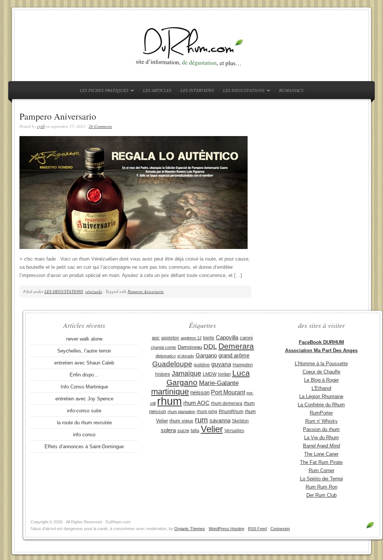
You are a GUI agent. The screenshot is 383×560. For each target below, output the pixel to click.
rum (201, 420)
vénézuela (93, 291)
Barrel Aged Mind (321, 446)
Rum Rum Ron (321, 487)
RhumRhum (231, 411)
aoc (156, 338)
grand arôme (233, 356)
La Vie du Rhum (321, 437)
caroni (246, 338)
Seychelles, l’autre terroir (84, 351)
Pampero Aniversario (57, 116)
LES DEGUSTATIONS (241, 91)
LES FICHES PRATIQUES (102, 91)
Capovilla (227, 338)
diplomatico (166, 356)
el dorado (185, 356)
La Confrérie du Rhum (321, 404)
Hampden (243, 364)
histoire (162, 374)
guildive (202, 364)
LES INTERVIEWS (197, 90)
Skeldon (240, 421)
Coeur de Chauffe (321, 372)
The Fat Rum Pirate (321, 462)
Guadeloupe (172, 364)
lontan (224, 374)
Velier (212, 429)
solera (168, 430)
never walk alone (84, 339)
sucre (183, 430)
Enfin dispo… (84, 375)
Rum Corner (321, 470)
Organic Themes (189, 528)
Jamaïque (186, 373)
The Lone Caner (321, 454)
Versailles (234, 430)
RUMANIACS (291, 90)
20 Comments (100, 126)
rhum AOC (196, 403)
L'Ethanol (321, 388)
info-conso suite (84, 410)
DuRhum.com (191, 46)
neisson (199, 392)
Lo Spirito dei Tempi (321, 478)
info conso (84, 434)
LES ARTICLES (157, 90)
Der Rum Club (321, 495)
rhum (169, 401)
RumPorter (321, 413)
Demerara (236, 346)
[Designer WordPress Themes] (370, 528)
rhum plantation (181, 411)
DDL (210, 346)
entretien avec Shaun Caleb (84, 363)
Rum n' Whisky (321, 421)
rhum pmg (207, 411)
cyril (41, 126)
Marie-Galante (219, 383)
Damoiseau (190, 347)
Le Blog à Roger (321, 380)
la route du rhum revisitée (84, 422)
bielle (208, 338)
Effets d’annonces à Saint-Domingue (84, 446)
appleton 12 (191, 338)
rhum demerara (226, 403)
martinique (170, 391)
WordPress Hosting (226, 528)
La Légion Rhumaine (321, 396)
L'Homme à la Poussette (321, 363)
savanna (219, 420)
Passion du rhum (321, 429)
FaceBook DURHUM (321, 342)
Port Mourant (228, 392)
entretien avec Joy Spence (84, 398)
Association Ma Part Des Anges (321, 350)
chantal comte (163, 347)
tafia (195, 430)
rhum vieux (181, 421)
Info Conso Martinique (84, 387)
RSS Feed (257, 528)
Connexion (280, 528)
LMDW (210, 374)
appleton (170, 338)
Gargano (206, 356)
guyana (221, 364)
